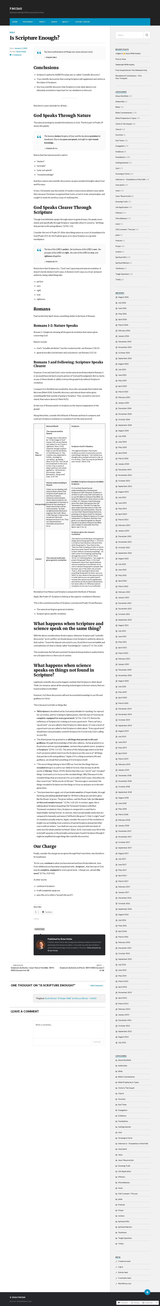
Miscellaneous (121, 218)
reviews (118, 251)
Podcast (118, 240)
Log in (120, 1267)
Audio (54, 22)
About (65, 22)
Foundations (120, 157)
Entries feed (123, 1272)
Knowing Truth (121, 201)
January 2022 (123, 597)
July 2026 (122, 303)
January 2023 (123, 531)
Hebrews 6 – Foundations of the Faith (130, 179)
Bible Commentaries (123, 112)
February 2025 (124, 397)
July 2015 (122, 964)
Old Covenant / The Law (125, 229)
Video (42, 22)
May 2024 (122, 447)
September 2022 (125, 553)
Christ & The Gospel (123, 124)
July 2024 (122, 436)
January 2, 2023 (21, 48)
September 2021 (125, 620)
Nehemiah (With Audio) (124, 64)
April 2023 (122, 514)
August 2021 (123, 625)
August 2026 (123, 297)
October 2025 (124, 353)
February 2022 (124, 592)
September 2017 (125, 848)
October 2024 (124, 419)
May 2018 (122, 809)
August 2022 (123, 558)
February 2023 (124, 525)
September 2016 (125, 909)
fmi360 (16, 8)
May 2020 (122, 692)
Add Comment (96, 985)
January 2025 (123, 403)
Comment (97, 1042)
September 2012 (125, 1031)
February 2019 (124, 764)
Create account (124, 1261)
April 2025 (122, 386)
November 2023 (125, 475)
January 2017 (123, 892)
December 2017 (124, 831)
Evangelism (120, 146)
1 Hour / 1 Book (82, 22)
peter (117, 235)
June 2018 (122, 803)
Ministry (118, 213)
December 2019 (124, 708)
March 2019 (123, 759)
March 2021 (123, 653)
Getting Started (121, 162)
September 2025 (125, 358)
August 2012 (123, 1037)
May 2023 (122, 508)
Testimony (119, 268)
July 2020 (122, 686)
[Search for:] (132, 35)
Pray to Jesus (120, 59)
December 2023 (124, 469)
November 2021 (125, 608)
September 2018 (125, 792)
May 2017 (122, 870)
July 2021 (122, 631)
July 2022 (122, 564)
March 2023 (123, 519)
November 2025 (125, 347)
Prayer (118, 246)
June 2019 (122, 742)
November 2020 (125, 675)
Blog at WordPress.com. (21, 1301)
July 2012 (122, 1042)
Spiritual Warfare (122, 263)
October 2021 (124, 614)
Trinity (118, 279)
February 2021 (124, 659)
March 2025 (123, 391)
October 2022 (124, 547)
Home (15, 22)
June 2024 (122, 442)
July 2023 (122, 497)
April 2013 (122, 998)
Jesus (117, 190)
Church (118, 129)
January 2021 (123, 664)
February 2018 (124, 820)
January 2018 (123, 825)
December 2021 (124, 603)
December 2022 (124, 536)
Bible (12, 32)
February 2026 (124, 330)
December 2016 (124, 898)
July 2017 (122, 859)
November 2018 (125, 781)
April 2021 (122, 647)
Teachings (28, 22)
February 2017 (124, 886)
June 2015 (122, 970)
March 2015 (123, 981)
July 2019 (122, 736)
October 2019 (124, 720)
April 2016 (122, 931)
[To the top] (147, 1292)
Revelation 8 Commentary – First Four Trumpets (128, 77)
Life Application (121, 207)
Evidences (119, 151)
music (117, 224)
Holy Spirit (119, 185)
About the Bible (121, 96)
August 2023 (123, 492)
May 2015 (122, 976)
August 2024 (123, 430)
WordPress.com (124, 1283)
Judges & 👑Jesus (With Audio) (127, 53)
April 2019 (122, 753)
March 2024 (123, 458)
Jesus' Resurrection (123, 196)
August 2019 (123, 731)
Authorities (120, 101)
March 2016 (123, 937)
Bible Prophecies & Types (125, 118)
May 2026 (122, 314)
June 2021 (122, 636)
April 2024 (122, 453)
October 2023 (124, 481)
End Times (119, 140)
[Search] (146, 35)
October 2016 (124, 903)
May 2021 (122, 642)
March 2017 (123, 881)
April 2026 (122, 319)
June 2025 (122, 375)
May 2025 (122, 380)
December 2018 (124, 775)
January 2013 (123, 1014)
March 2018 (123, 814)
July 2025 (122, 369)
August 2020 (123, 681)
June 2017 (122, 864)
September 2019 (125, 725)
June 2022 (122, 569)
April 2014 (122, 987)
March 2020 (123, 703)
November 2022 (125, 542)
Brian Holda (21, 51)
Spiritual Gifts (121, 257)
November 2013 (125, 992)
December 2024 (124, 408)
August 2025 (123, 364)
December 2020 (124, 670)
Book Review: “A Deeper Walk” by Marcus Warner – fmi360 (70, 998)
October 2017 (124, 842)
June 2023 (122, 503)
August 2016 (123, 914)
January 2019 (123, 770)
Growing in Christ (122, 174)
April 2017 (122, 875)
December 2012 (124, 1020)
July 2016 (122, 920)
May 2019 (122, 747)
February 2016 (124, 942)
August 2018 (123, 798)
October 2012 (124, 1026)
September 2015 (125, 959)
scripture (39, 929)
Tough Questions (122, 274)
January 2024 (123, 464)
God (117, 168)
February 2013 (124, 1009)
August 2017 (123, 853)
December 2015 (124, 948)
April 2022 (122, 581)
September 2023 (125, 486)
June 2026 (122, 308)
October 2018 (124, 786)
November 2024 (125, 414)
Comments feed (124, 1278)
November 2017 (125, 837)
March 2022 (123, 586)
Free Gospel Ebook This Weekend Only (131, 70)
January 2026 (123, 336)
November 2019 (125, 714)
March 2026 (123, 325)
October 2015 (124, 953)
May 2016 (122, 925)
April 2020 (122, 697)
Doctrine (119, 135)
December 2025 (124, 341)
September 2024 (125, 425)
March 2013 (123, 1003)
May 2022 (122, 575)
